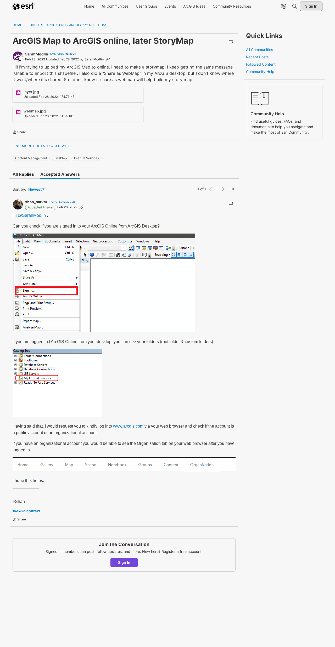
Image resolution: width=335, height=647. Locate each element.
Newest (35, 189)
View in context (26, 511)
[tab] (23, 174)
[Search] (294, 6)
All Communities (259, 49)
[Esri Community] (24, 6)
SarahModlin (36, 54)
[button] (104, 283)
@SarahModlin (32, 215)
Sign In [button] (124, 562)
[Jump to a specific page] (231, 189)
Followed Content (261, 64)
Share (19, 132)
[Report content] (231, 42)
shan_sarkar (36, 202)
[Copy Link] (108, 59)
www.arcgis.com (128, 426)
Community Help (260, 71)
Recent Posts (257, 57)
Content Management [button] (31, 158)
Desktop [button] (60, 158)
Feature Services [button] (86, 158)
